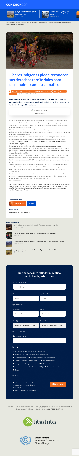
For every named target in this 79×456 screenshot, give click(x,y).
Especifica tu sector (19, 336)
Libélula (42, 407)
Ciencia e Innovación (35, 91)
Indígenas (31, 203)
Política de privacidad (28, 390)
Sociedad (13, 93)
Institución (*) (17, 309)
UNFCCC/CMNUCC (56, 409)
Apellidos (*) (44, 294)
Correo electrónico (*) (20, 282)
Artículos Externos (19, 91)
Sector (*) (43, 321)
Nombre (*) (17, 294)
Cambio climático (19, 203)
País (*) (15, 321)
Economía (48, 91)
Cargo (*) (43, 309)
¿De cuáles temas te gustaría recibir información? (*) (30, 351)
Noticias (63, 91)
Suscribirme (59, 384)
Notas (56, 91)
